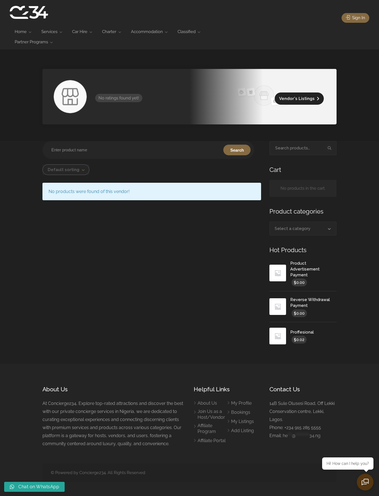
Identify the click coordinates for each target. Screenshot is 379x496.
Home (21, 31)
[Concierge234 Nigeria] (29, 12)
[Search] (329, 148)
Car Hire (79, 31)
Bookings (240, 412)
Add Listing (242, 430)
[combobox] (65, 169)
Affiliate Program (207, 428)
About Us (207, 403)
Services (49, 31)
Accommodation (147, 31)
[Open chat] (365, 482)
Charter (109, 31)
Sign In (358, 17)
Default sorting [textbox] (63, 169)
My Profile (241, 403)
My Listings (242, 421)
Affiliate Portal (212, 440)
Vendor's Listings (297, 98)
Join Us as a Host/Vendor (211, 414)
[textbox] (303, 228)
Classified (187, 31)
